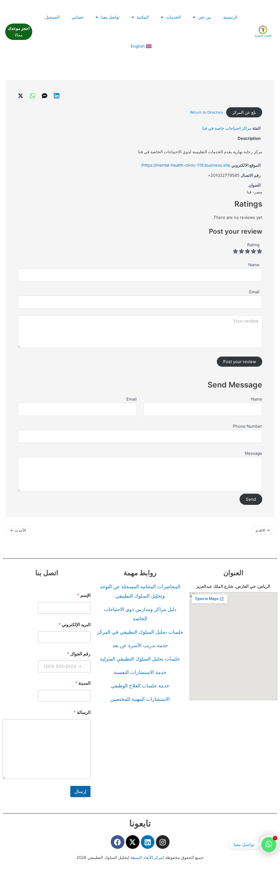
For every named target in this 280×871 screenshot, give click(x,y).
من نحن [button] (204, 17)
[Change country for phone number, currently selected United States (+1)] (84, 666)
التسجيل (52, 17)
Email (131, 399)
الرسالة (82, 712)
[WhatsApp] (32, 96)
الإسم (84, 595)
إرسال (80, 791)
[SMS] (44, 96)
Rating (253, 244)
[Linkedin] (56, 96)
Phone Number (247, 426)
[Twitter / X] (20, 96)
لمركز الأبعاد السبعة (147, 857)
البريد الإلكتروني (75, 624)
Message (253, 453)
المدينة (83, 683)
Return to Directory (206, 112)
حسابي (78, 17)
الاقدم (263, 530)
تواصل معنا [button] (110, 17)
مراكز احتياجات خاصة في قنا (226, 128)
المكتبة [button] (143, 17)
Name (256, 399)
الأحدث (18, 530)
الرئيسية (230, 17)
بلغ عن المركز (244, 112)
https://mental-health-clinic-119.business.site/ (185, 165)
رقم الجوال (79, 653)
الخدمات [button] (173, 17)
